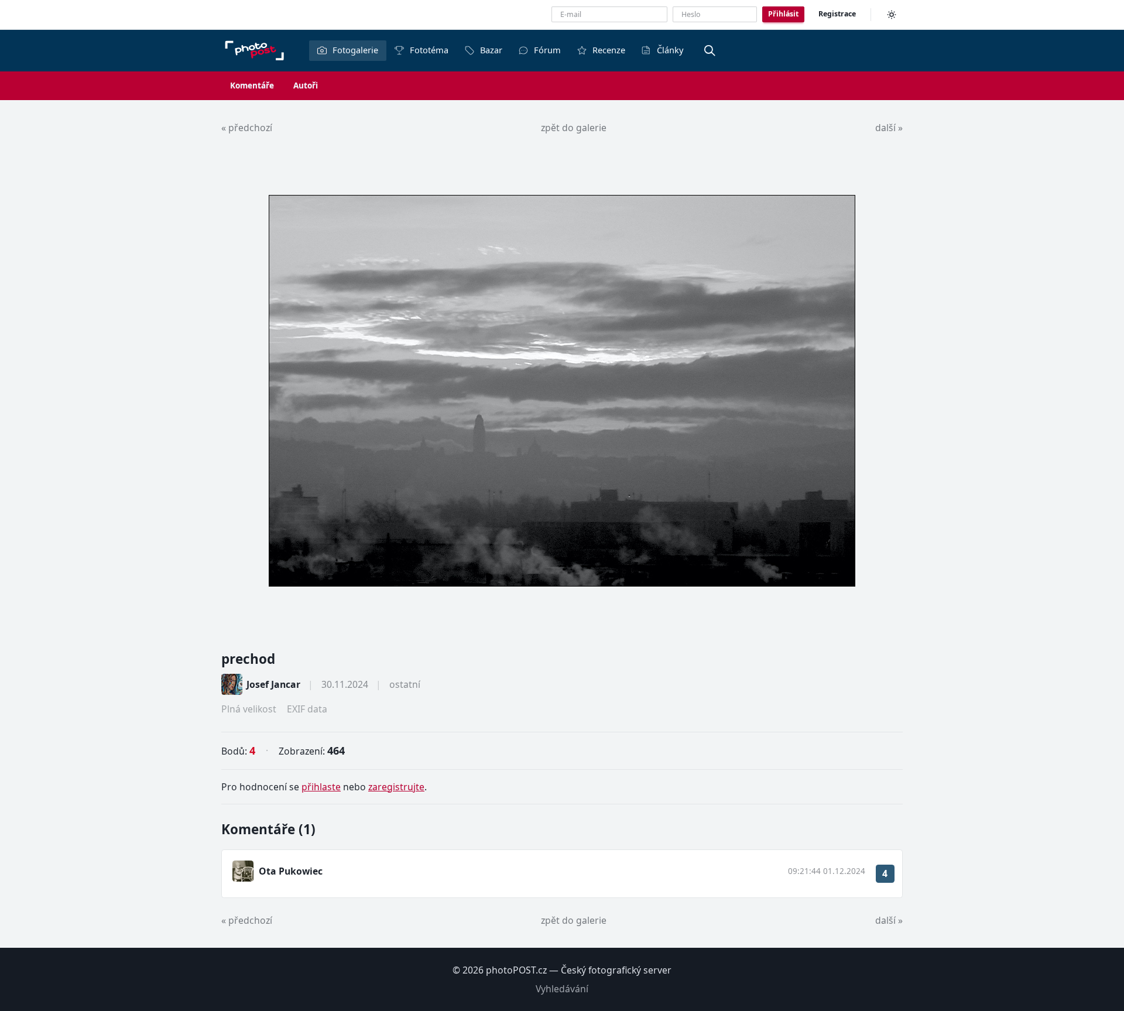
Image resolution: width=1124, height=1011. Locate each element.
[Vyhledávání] (709, 50)
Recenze (608, 50)
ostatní (404, 684)
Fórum (547, 50)
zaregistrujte (396, 786)
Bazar (491, 50)
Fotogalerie (355, 50)
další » (889, 127)
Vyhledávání (562, 988)
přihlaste (321, 786)
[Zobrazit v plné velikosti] (562, 391)
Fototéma (429, 50)
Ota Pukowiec (291, 871)
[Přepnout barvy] (891, 14)
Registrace (837, 14)
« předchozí (246, 127)
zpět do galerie (573, 127)
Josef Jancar (273, 684)
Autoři (305, 85)
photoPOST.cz (516, 970)
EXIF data (307, 708)
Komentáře (252, 85)
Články (670, 50)
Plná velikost (248, 708)
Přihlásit (783, 14)
